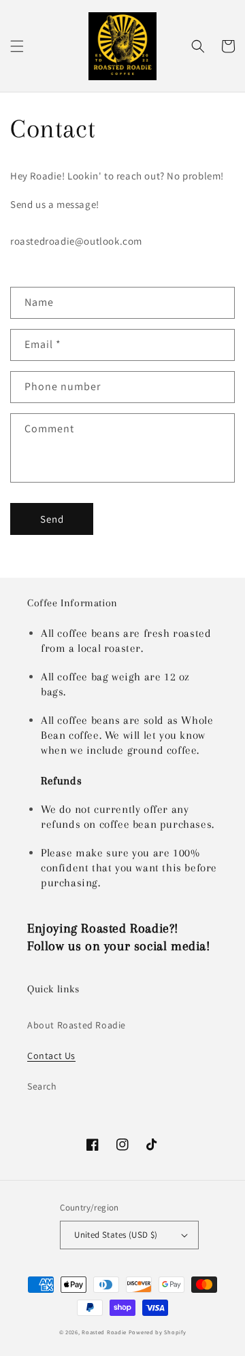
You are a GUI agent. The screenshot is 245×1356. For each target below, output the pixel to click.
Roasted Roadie (105, 1332)
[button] (17, 46)
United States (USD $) (115, 1234)
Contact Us (51, 1055)
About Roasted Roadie (76, 1025)
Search (42, 1086)
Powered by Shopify (157, 1332)
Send (52, 518)
